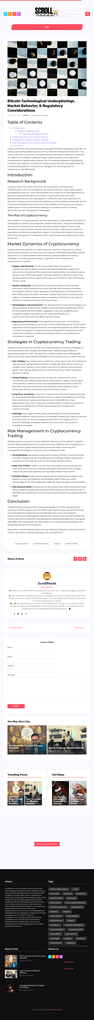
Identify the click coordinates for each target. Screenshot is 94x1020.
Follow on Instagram (48, 844)
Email (10, 657)
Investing (45, 115)
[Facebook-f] (5, 14)
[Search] (87, 14)
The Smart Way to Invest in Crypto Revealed (26, 747)
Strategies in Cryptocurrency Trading (30, 140)
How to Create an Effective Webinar (66, 748)
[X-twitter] (10, 14)
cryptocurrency (21, 543)
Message (11, 675)
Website (10, 666)
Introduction (18, 128)
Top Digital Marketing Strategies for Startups (60, 800)
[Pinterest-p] (25, 613)
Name (10, 647)
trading (57, 543)
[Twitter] (18, 613)
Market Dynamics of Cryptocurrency (30, 137)
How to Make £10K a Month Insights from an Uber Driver (77, 799)
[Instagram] (19, 14)
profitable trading (40, 543)
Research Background (28, 131)
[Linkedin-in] (22, 613)
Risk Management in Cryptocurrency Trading (34, 143)
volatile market (71, 543)
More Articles (47, 587)
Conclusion (17, 146)
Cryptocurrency (36, 115)
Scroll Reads (57, 1009)
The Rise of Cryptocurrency (35, 134)
